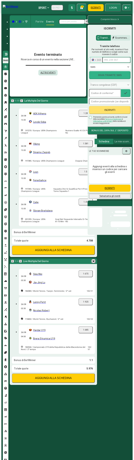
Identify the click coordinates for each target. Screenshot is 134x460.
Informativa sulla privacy (103, 121)
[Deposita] (71, 7)
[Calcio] (20, 21)
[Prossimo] (21, 100)
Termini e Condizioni (113, 119)
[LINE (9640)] (13, 21)
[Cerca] (87, 21)
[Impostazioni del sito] (126, 7)
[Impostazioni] (126, 151)
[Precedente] (12, 100)
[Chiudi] (129, 206)
